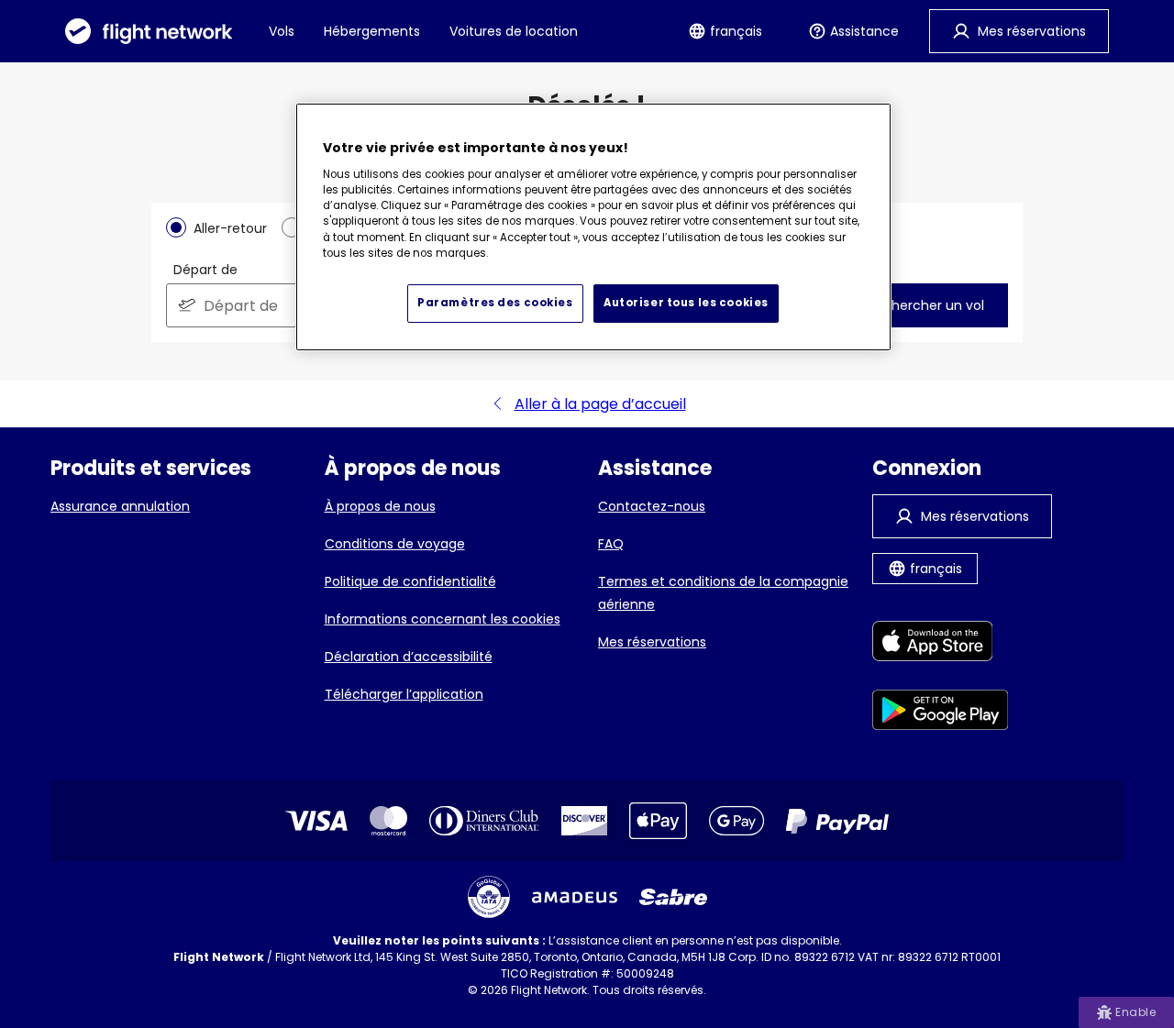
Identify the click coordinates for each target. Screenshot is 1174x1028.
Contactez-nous (651, 506)
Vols (281, 31)
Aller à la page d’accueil (600, 404)
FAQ (611, 544)
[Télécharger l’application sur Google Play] (940, 713)
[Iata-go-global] (489, 897)
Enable (1135, 1012)
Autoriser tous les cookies (686, 302)
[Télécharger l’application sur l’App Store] (940, 644)
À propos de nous (380, 506)
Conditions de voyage (395, 544)
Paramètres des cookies (495, 302)
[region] (593, 227)
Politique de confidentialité (410, 581)
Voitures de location (513, 31)
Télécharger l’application (404, 694)
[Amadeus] (574, 897)
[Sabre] (673, 897)
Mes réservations (652, 642)
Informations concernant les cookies (442, 619)
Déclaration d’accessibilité (409, 656)
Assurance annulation (120, 506)
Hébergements (372, 31)
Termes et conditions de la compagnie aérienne (723, 592)
